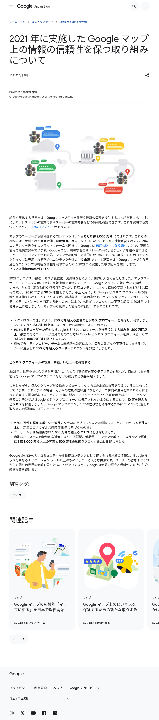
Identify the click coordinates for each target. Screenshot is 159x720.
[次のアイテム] (23, 639)
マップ (17, 495)
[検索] (134, 6)
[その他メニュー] (145, 6)
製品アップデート (43, 22)
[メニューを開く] (11, 6)
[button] (147, 75)
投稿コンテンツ (42, 227)
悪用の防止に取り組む (111, 246)
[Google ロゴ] (16, 674)
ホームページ (17, 22)
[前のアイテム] (14, 639)
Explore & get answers (73, 22)
